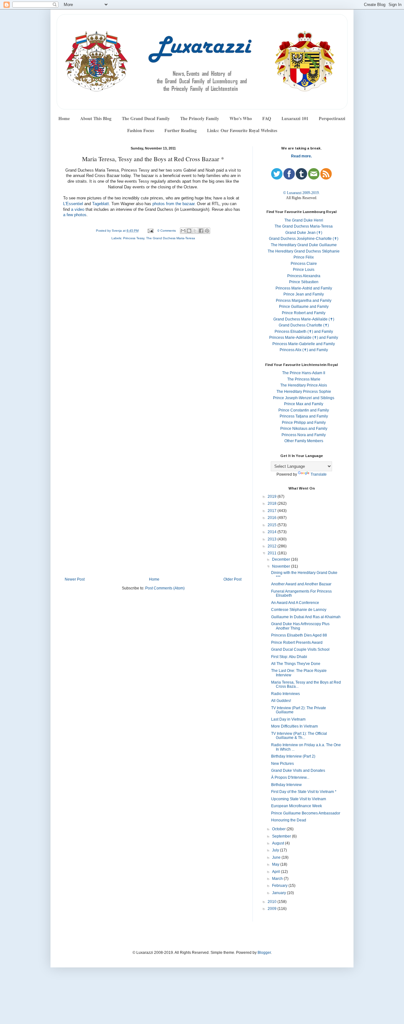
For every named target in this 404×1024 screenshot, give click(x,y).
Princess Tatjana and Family (304, 416)
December (281, 559)
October (279, 829)
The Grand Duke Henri (303, 220)
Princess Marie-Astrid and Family (304, 288)
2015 (272, 525)
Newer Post (75, 579)
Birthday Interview (286, 785)
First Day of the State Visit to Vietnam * (303, 792)
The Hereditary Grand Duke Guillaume (304, 245)
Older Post (232, 579)
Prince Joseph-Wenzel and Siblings (303, 398)
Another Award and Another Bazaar (301, 584)
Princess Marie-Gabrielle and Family (303, 344)
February (280, 885)
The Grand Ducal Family (146, 118)
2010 (272, 902)
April (276, 872)
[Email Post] (150, 230)
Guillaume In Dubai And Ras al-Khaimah (306, 617)
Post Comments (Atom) (165, 588)
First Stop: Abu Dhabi (289, 657)
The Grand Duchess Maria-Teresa (170, 238)
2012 (272, 546)
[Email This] (183, 231)
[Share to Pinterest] (207, 231)
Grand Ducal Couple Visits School (300, 649)
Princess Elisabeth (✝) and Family (304, 331)
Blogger (264, 952)
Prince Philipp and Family (304, 422)
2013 (272, 539)
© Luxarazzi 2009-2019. (301, 193)
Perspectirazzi (332, 118)
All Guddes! (281, 701)
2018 (272, 503)
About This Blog (95, 118)
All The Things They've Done (295, 664)
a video (77, 209)
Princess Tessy (133, 238)
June (277, 857)
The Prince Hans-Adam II (303, 373)
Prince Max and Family (303, 404)
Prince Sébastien (303, 282)
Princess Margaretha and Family (303, 300)
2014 (272, 532)
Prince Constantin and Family (303, 410)
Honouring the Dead (288, 820)
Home (64, 118)
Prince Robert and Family (303, 313)
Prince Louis (303, 269)
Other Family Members (303, 441)
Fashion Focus (140, 130)
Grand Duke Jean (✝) (303, 233)
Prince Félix (304, 257)
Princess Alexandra (303, 276)
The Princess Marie (303, 379)
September (282, 836)
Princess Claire (304, 263)
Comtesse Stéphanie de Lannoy (298, 610)
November (281, 566)
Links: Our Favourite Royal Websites (242, 130)
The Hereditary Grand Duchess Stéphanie (304, 251)
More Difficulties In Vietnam (294, 726)
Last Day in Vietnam (288, 719)
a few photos (74, 215)
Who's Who (240, 118)
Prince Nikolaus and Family (303, 428)
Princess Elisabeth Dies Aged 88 (299, 635)
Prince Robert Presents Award (297, 642)
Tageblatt (100, 204)
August (278, 843)
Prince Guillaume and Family (304, 306)
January (279, 893)
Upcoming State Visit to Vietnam (298, 799)
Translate (319, 474)
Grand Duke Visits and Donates (298, 770)
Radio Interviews (285, 694)
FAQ (266, 118)
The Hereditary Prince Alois (303, 385)
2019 (272, 496)
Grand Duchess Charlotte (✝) (304, 325)
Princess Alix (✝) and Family (304, 350)
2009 (272, 909)
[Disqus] (153, 330)
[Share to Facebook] (201, 231)
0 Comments (166, 230)
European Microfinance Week (296, 806)
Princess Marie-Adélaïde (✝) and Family (303, 337)
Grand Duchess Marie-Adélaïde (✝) (303, 319)
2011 (272, 553)
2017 (272, 511)
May (276, 864)
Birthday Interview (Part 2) (293, 756)
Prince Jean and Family (303, 294)
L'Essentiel (73, 204)
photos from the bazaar (173, 204)
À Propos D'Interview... (290, 777)
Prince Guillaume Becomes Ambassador (305, 813)
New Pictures (282, 763)
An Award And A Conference (295, 603)
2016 (272, 518)
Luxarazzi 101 (295, 118)
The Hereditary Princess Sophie (303, 391)
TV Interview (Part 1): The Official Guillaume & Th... (299, 736)
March (278, 879)
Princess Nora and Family (304, 435)
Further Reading (180, 130)
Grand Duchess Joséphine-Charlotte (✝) (303, 239)
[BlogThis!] (189, 231)
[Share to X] (195, 231)
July (276, 850)
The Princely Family (199, 118)
